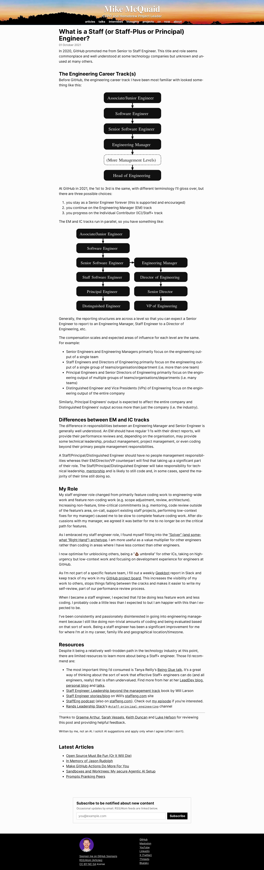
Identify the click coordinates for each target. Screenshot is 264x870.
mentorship (95, 471)
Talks (102, 21)
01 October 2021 (70, 45)
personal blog (77, 685)
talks (100, 685)
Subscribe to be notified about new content (115, 803)
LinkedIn (145, 851)
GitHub (144, 839)
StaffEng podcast (80, 701)
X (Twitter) (146, 855)
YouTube (145, 847)
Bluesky (144, 863)
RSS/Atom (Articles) (90, 860)
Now (167, 21)
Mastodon (145, 843)
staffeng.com (136, 696)
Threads (144, 859)
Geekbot (163, 573)
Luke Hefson (165, 717)
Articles (90, 21)
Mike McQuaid (132, 8)
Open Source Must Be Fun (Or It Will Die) (99, 756)
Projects (148, 21)
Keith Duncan (136, 717)
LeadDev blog (191, 680)
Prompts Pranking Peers (85, 776)
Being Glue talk (170, 670)
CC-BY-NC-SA (87, 864)
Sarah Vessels (112, 717)
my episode (161, 701)
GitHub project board (123, 578)
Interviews (116, 21)
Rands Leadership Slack (85, 706)
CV (159, 21)
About (178, 21)
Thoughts (132, 21)
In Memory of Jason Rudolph (89, 761)
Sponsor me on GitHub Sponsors (98, 856)
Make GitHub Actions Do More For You (97, 766)
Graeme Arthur (88, 717)
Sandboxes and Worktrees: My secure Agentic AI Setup (111, 771)
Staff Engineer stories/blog (88, 696)
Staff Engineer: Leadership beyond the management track (113, 691)
